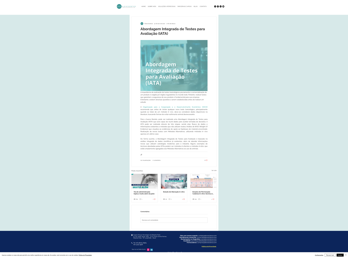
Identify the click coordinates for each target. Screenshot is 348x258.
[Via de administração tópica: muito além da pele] (144, 181)
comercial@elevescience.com (207, 237)
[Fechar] (346, 255)
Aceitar (340, 255)
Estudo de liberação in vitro (174, 192)
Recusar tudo (330, 255)
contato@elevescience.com (207, 235)
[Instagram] (215, 6)
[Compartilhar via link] (141, 155)
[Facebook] (218, 6)
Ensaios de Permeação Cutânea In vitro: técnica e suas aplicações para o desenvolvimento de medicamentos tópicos (202, 193)
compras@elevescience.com (207, 242)
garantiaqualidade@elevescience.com (204, 241)
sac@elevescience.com (209, 239)
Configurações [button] (319, 255)
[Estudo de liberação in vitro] (174, 181)
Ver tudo (214, 170)
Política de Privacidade (85, 255)
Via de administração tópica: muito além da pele (144, 193)
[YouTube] (223, 6)
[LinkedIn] (221, 6)
